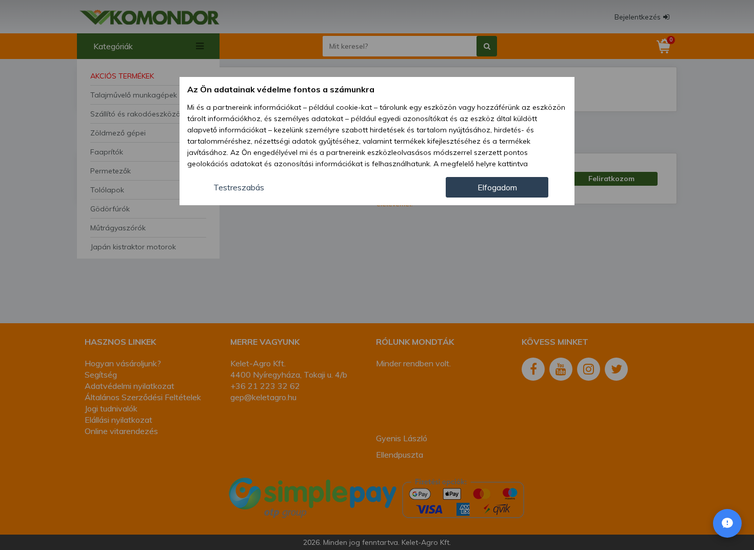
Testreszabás (238, 187)
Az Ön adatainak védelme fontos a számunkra (280, 89)
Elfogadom (497, 187)
